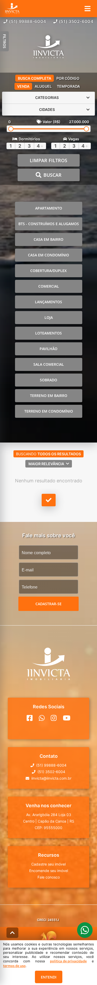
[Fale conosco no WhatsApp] (42, 718)
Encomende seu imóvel (48, 870)
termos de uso (14, 965)
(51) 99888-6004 (27, 21)
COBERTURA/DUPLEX (48, 270)
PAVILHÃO (48, 348)
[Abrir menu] (87, 8)
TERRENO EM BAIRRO (48, 395)
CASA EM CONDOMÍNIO (48, 254)
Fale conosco (49, 877)
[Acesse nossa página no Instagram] (54, 718)
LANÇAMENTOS (48, 301)
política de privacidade (68, 961)
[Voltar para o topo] (12, 932)
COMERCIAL (48, 286)
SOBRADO (48, 379)
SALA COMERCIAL (48, 364)
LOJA (48, 317)
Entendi (48, 977)
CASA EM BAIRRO (48, 239)
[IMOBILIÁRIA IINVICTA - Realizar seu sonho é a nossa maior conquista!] (48, 47)
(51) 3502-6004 (76, 21)
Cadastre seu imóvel (48, 864)
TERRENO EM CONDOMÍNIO (48, 411)
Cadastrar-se (48, 603)
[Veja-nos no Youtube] (66, 718)
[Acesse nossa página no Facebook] (30, 718)
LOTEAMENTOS (48, 333)
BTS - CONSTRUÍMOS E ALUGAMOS (48, 223)
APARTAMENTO (48, 208)
